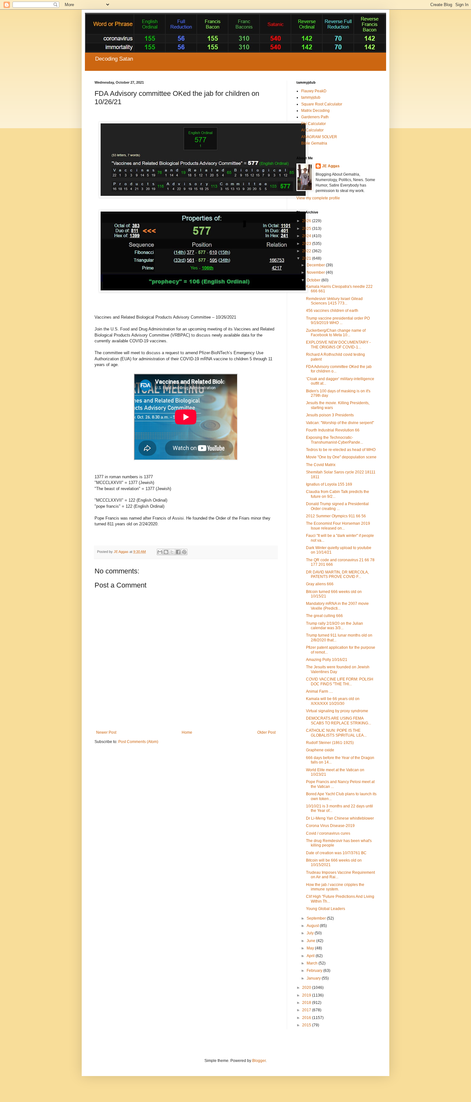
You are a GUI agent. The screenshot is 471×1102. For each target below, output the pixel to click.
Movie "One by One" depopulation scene (341, 457)
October (314, 280)
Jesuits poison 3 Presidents (330, 415)
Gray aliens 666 (320, 584)
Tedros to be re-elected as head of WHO (341, 449)
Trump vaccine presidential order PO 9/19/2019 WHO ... (338, 320)
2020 (307, 987)
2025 (307, 228)
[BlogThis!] (166, 552)
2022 (307, 251)
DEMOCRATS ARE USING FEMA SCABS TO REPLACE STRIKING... (338, 720)
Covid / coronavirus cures (328, 833)
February (315, 970)
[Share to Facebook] (178, 552)
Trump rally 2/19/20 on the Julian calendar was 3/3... (334, 625)
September (317, 918)
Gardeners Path (315, 117)
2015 (307, 1025)
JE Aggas (331, 166)
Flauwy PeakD (313, 91)
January (314, 978)
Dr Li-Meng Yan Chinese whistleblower (340, 818)
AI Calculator (312, 130)
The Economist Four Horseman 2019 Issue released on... (338, 525)
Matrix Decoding (315, 110)
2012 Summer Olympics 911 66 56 (336, 516)
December (316, 265)
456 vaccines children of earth (332, 310)
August (313, 925)
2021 (307, 258)
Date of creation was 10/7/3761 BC (336, 853)
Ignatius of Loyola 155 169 (329, 484)
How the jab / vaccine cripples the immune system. (335, 886)
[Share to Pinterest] (184, 552)
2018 (307, 1002)
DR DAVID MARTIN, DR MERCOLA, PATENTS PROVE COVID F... (337, 574)
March (312, 963)
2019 (307, 995)
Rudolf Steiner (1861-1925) (330, 742)
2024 (307, 236)
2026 (307, 221)
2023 (307, 243)
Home (187, 732)
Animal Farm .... (319, 691)
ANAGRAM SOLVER (319, 137)
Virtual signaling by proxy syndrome (337, 711)
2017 (307, 1010)
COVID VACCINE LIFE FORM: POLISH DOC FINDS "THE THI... (339, 681)
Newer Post (106, 732)
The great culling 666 (324, 616)
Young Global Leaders (325, 908)
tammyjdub (310, 97)
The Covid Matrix (320, 465)
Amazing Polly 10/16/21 (326, 659)
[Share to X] (172, 552)
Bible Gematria (314, 143)
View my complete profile (318, 198)
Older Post (266, 732)
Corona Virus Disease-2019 (330, 825)
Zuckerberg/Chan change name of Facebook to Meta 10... (336, 332)
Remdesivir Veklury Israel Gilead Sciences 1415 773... (334, 300)
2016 (307, 1017)
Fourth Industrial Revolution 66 (332, 430)
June (311, 941)
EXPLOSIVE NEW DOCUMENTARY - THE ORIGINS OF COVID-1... (338, 344)
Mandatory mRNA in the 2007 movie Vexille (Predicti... (337, 605)
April (311, 956)
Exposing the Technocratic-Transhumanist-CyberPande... (334, 439)
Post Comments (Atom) (138, 741)
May (311, 948)
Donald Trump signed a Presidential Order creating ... (337, 506)
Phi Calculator (313, 123)
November (316, 272)
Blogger (259, 1060)
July (311, 933)
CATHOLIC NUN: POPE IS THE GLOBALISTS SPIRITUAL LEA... (336, 732)
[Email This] (160, 552)
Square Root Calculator (321, 104)
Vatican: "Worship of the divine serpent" (340, 423)
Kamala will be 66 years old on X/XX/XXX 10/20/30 (332, 701)
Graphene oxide (320, 750)
